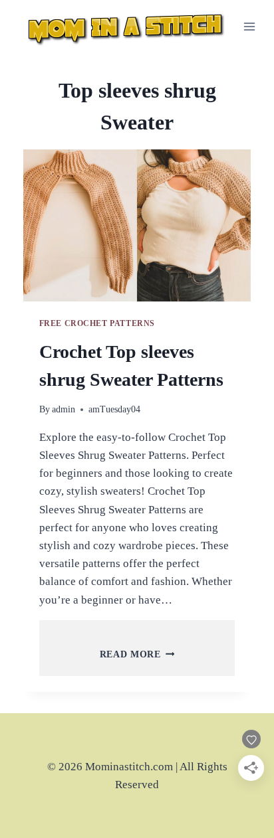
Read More (137, 654)
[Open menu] (249, 26)
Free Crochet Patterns (97, 323)
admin (63, 409)
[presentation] (137, 225)
